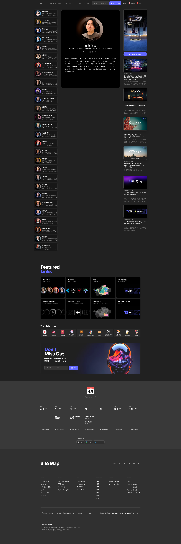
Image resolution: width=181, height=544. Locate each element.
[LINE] (114, 463)
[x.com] (120, 463)
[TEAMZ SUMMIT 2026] (41, 3)
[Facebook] (138, 463)
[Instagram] (134, 463)
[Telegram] (129, 463)
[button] (89, 3)
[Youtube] (124, 463)
